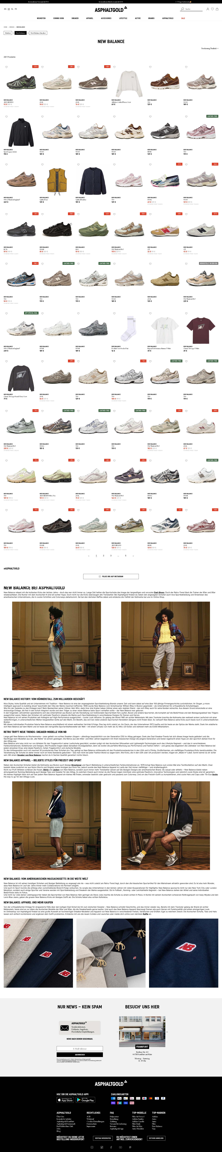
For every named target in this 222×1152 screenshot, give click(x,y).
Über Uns (60, 1116)
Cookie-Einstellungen (95, 1121)
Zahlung (113, 1121)
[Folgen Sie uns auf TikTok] (102, 1147)
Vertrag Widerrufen (103, 1138)
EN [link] (5, 9)
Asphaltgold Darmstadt (66, 1123)
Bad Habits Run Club (65, 1126)
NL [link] (12, 9)
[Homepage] (111, 1083)
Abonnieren (80, 1055)
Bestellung (114, 1119)
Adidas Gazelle (138, 1121)
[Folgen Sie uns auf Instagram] (92, 1147)
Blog (59, 1131)
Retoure (113, 1126)
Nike (154, 1123)
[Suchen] (182, 9)
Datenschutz (92, 1123)
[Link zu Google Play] (85, 1100)
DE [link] (9, 9)
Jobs (58, 1128)
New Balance (157, 1126)
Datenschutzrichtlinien (69, 1060)
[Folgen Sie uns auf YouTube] (120, 1147)
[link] (111, 9)
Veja (153, 1128)
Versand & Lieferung (118, 1123)
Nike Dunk (136, 1123)
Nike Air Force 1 (138, 1116)
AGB (88, 1116)
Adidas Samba (137, 1119)
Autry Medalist (138, 1128)
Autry (154, 1121)
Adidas (155, 1116)
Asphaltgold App (116, 1128)
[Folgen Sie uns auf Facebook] (111, 1147)
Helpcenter (114, 1116)
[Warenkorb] (217, 9)
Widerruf (90, 1119)
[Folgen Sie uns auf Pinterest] (130, 1147)
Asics (154, 1119)
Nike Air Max (137, 1126)
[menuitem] (16, 48)
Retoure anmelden (156, 1138)
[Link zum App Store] (65, 1100)
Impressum (91, 1126)
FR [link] (16, 9)
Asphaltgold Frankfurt (65, 1121)
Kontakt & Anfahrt (64, 1119)
